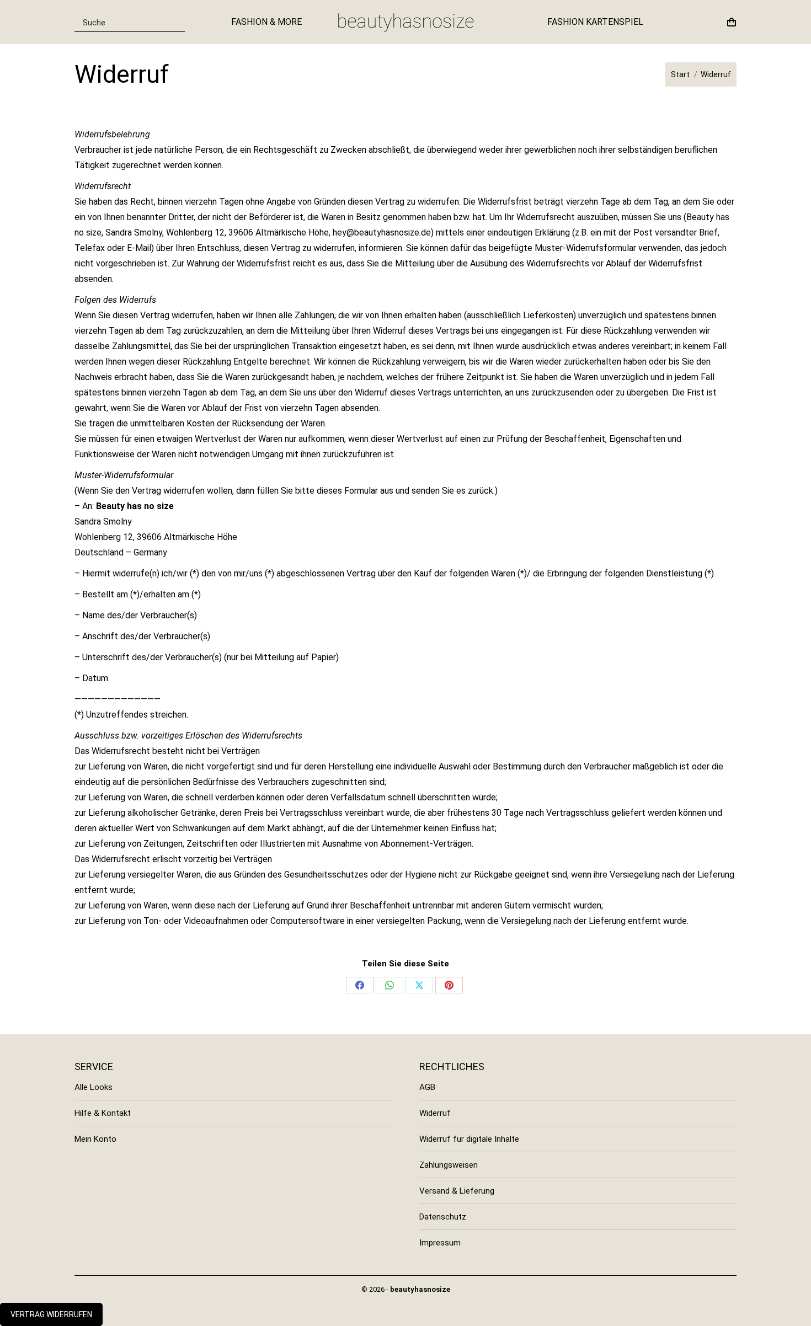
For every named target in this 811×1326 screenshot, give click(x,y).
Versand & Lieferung (456, 1191)
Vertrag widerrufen (51, 1314)
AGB (427, 1087)
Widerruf (435, 1113)
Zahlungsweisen (448, 1165)
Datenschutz (442, 1217)
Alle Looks (93, 1087)
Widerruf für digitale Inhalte (469, 1139)
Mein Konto (95, 1139)
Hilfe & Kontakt (102, 1113)
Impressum (440, 1243)
